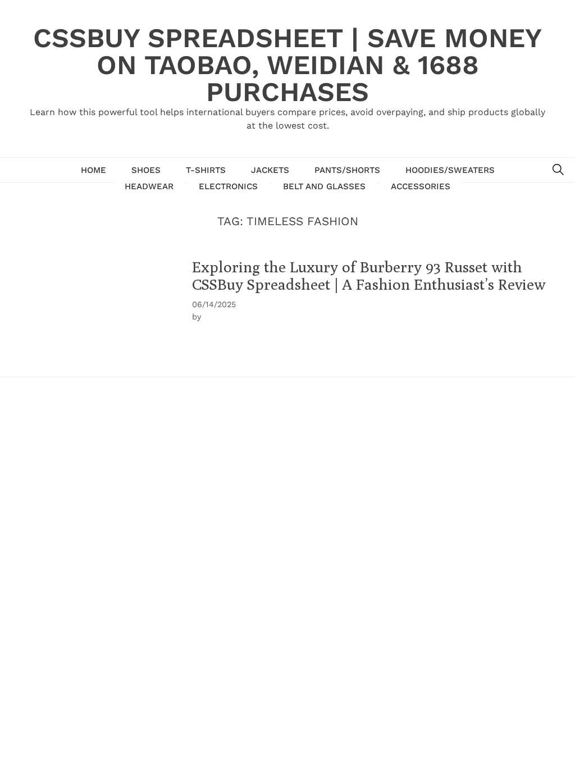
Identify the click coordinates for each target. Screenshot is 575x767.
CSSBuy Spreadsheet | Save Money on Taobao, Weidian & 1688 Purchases (287, 65)
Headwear (149, 186)
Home (93, 170)
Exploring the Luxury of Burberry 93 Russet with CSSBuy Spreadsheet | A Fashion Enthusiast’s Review (369, 275)
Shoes (146, 170)
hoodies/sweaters (450, 170)
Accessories (420, 186)
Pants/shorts (347, 170)
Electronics (228, 186)
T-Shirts (206, 170)
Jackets (270, 170)
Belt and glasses (324, 186)
